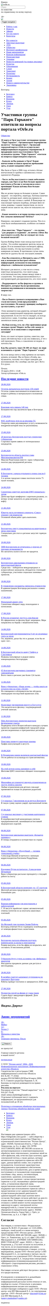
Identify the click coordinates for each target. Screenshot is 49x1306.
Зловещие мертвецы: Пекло (13, 1037)
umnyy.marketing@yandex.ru (14, 1298)
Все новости (11, 40)
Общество (10, 47)
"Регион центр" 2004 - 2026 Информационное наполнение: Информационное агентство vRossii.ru (23, 1066)
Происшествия (12, 57)
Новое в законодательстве (17, 83)
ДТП (8, 45)
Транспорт (11, 71)
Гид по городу (12, 33)
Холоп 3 (4, 1028)
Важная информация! (15, 54)
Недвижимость (13, 76)
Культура (10, 64)
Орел (8, 106)
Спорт (9, 69)
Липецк (9, 103)
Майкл (4, 1023)
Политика (10, 73)
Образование (12, 66)
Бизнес (9, 78)
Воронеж (10, 99)
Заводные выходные (15, 43)
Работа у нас (11, 26)
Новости (10, 29)
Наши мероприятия (15, 52)
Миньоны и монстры (10, 1033)
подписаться (6, 1060)
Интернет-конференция (16, 50)
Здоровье (10, 59)
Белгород (10, 94)
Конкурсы (10, 36)
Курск (9, 101)
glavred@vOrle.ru (37, 1293)
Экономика (11, 85)
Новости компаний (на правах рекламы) (24, 62)
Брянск (9, 96)
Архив (9, 80)
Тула (8, 108)
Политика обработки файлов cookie (24, 1109)
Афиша (9, 31)
